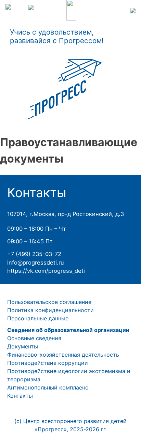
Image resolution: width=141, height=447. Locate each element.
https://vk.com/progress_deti (46, 270)
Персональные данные (37, 318)
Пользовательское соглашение (49, 301)
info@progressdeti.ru (35, 262)
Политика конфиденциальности (50, 310)
